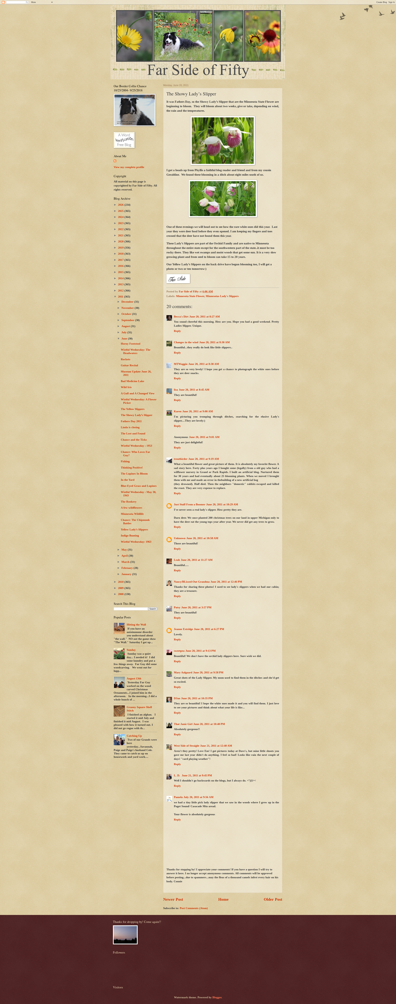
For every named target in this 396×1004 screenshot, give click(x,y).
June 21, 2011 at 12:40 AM (216, 745)
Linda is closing (130, 427)
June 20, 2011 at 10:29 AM (222, 504)
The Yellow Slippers (132, 409)
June (124, 338)
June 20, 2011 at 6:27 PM (209, 629)
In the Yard (127, 479)
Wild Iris (126, 387)
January (126, 574)
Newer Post (173, 899)
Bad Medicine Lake (132, 381)
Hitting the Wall (136, 624)
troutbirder (180, 458)
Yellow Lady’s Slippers (134, 529)
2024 (121, 217)
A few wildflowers (131, 507)
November (128, 307)
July (124, 332)
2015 (121, 272)
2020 (121, 241)
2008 (121, 594)
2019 (121, 247)
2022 (121, 229)
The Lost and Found (133, 433)
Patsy (177, 607)
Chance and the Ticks (134, 439)
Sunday (131, 649)
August (126, 326)
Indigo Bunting (130, 535)
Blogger (216, 997)
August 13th (134, 678)
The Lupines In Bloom (134, 473)
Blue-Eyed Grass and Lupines (139, 485)
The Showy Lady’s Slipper (136, 415)
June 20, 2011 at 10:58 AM (202, 538)
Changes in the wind (186, 342)
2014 (121, 278)
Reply (177, 330)
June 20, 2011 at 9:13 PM (200, 650)
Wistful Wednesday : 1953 (136, 445)
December (127, 301)
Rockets (125, 359)
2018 (121, 253)
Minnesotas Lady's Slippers (222, 296)
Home (223, 899)
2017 (121, 259)
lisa (176, 389)
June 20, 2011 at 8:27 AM (204, 316)
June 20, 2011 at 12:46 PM (226, 581)
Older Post (273, 899)
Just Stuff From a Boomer (189, 504)
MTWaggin (180, 363)
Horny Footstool (130, 343)
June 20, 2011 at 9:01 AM (204, 437)
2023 (121, 223)
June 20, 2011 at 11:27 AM (197, 559)
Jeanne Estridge (183, 629)
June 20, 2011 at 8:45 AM (194, 389)
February (127, 567)
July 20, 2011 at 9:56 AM (198, 797)
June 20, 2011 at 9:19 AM (203, 458)
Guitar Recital (129, 365)
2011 (121, 296)
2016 (121, 265)
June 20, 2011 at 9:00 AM (197, 411)
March (125, 561)
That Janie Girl (183, 724)
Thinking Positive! (132, 467)
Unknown (179, 538)
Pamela (178, 797)
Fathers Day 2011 (131, 421)
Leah (177, 559)
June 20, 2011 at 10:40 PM (209, 724)
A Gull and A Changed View (138, 393)
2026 (121, 204)
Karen (177, 411)
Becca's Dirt (181, 316)
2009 (121, 588)
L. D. (177, 775)
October (126, 313)
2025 (121, 210)
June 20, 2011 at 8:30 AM (214, 342)
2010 (121, 581)
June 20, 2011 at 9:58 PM (208, 672)
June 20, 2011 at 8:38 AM (203, 363)
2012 (121, 290)
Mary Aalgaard (183, 672)
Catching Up (134, 735)
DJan (177, 698)
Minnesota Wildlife (132, 513)
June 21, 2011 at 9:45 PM (197, 775)
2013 (121, 284)
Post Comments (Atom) (194, 908)
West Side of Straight (186, 745)
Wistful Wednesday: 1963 (136, 541)
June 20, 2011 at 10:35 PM (197, 698)
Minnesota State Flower (190, 296)
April (125, 555)
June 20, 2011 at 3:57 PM (196, 607)
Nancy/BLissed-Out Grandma (192, 581)
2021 (121, 235)
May (124, 549)
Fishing (125, 461)
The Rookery (128, 501)
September (128, 320)
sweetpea (179, 650)
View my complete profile (129, 167)
